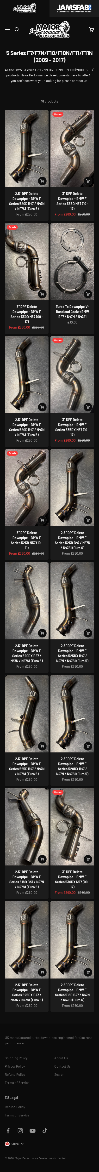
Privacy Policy (15, 1066)
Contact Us (62, 1066)
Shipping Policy (16, 1058)
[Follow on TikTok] (45, 1130)
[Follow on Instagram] (20, 1130)
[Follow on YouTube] (32, 1130)
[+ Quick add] (42, 181)
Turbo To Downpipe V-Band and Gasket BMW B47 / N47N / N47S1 (72, 312)
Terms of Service (17, 1083)
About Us (61, 1058)
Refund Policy (15, 1074)
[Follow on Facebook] (8, 1130)
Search (59, 1074)
